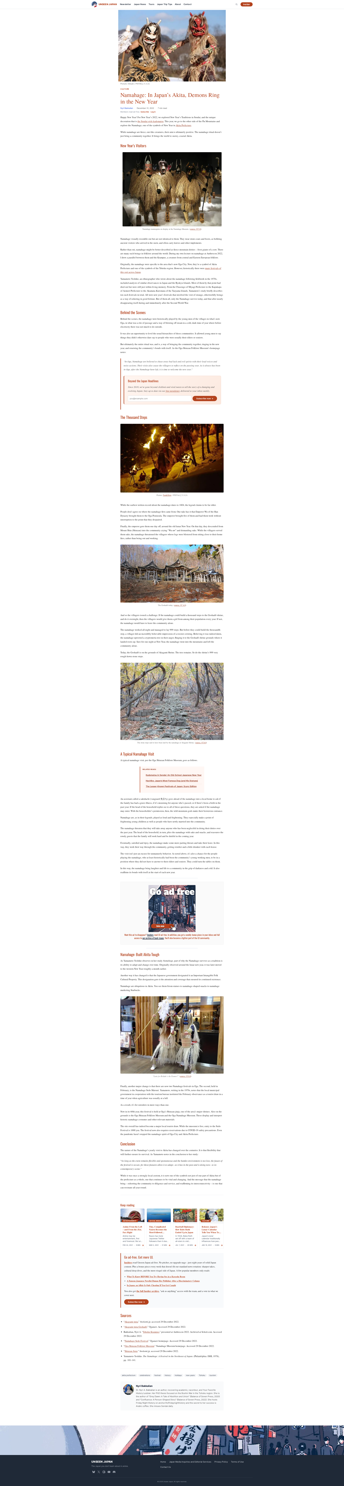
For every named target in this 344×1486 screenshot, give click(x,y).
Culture (124, 89)
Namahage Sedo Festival (136, 1340)
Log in (153, 112)
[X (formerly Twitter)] (98, 1472)
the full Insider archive (147, 1291)
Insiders (150, 934)
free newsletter (173, 390)
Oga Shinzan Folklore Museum (139, 1346)
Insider (246, 4)
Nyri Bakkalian (127, 108)
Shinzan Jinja (131, 1351)
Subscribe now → (204, 398)
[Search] (236, 4)
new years (190, 1375)
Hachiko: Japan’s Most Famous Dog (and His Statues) (172, 780)
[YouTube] (109, 1472)
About (178, 4)
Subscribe (145, 112)
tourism (212, 1375)
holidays (178, 1375)
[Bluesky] (93, 1472)
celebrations (145, 1375)
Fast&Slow (167, 495)
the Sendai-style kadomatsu (150, 121)
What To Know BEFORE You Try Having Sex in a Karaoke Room (156, 1276)
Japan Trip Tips (164, 4)
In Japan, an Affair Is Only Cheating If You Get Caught (151, 1285)
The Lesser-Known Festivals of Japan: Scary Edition (171, 786)
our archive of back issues (153, 938)
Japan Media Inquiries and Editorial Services (190, 1462)
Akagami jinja (131, 1321)
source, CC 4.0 (180, 605)
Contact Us (165, 1467)
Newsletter (125, 4)
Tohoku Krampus (151, 1331)
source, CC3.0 (195, 229)
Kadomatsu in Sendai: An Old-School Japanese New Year (174, 775)
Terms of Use (237, 1462)
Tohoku (202, 1375)
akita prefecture (128, 1375)
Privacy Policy (221, 1462)
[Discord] (114, 1472)
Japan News (140, 4)
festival (157, 1375)
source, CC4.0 (201, 742)
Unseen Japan (102, 1461)
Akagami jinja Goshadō (136, 1326)
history (168, 1375)
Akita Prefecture (183, 125)
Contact (188, 4)
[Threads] (104, 1472)
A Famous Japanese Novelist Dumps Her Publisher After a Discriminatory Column (163, 1280)
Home (163, 1462)
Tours (151, 4)
